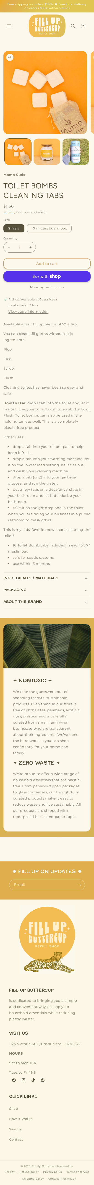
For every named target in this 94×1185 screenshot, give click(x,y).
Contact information (62, 1178)
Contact (16, 1139)
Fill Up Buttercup (44, 1166)
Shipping (9, 212)
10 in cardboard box (49, 228)
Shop (13, 1109)
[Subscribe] (80, 885)
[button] (9, 26)
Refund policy (29, 1171)
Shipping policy (33, 1178)
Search (15, 1129)
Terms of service (78, 1171)
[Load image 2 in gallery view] (47, 152)
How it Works (20, 1119)
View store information (28, 312)
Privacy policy (52, 1171)
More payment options (47, 287)
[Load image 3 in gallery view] (76, 152)
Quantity (10, 238)
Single (14, 228)
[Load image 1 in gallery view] (18, 152)
